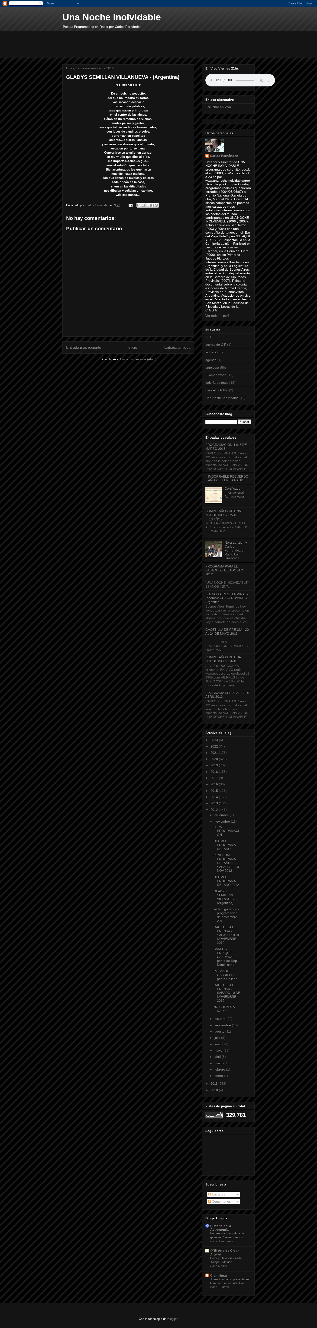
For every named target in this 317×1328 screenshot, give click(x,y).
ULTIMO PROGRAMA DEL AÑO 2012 (226, 881)
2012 (214, 809)
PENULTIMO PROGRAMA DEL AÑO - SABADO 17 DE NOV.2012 (226, 862)
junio (218, 1044)
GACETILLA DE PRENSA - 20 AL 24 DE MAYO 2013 (227, 631)
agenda (211, 360)
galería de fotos (216, 382)
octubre (220, 1019)
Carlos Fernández (224, 156)
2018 (214, 771)
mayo (218, 1050)
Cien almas (219, 1275)
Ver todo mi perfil (217, 315)
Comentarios (221, 1201)
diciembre (222, 815)
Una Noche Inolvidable (111, 17)
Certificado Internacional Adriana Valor (234, 492)
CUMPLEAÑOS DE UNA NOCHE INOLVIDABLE (223, 513)
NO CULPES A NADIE (224, 1009)
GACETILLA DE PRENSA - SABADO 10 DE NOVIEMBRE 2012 (226, 934)
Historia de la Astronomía (220, 1227)
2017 (214, 778)
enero (219, 1076)
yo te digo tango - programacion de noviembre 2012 (226, 914)
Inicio (132, 347)
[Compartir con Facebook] (152, 205)
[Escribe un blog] (143, 205)
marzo (219, 1063)
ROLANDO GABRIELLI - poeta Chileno (225, 975)
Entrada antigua (177, 347)
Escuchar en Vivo (218, 107)
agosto (219, 1031)
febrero (220, 1069)
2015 (214, 790)
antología (212, 367)
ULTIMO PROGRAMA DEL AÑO (224, 845)
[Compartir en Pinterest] (156, 205)
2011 (214, 1083)
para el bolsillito (216, 390)
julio (217, 1038)
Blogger (172, 1319)
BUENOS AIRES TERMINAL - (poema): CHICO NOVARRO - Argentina (227, 598)
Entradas (218, 1194)
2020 (214, 759)
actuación (212, 352)
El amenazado (215, 375)
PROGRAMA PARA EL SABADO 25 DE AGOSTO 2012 (224, 570)
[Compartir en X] (147, 205)
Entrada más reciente (83, 347)
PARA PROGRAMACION (226, 831)
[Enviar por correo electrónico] (138, 205)
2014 (214, 797)
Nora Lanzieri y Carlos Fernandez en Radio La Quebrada (236, 550)
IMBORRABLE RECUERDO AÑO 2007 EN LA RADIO (228, 478)
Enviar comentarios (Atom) (138, 359)
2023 (214, 740)
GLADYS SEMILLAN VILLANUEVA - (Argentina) (225, 897)
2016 (214, 784)
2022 (214, 746)
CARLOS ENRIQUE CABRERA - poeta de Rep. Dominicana (225, 956)
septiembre (223, 1025)
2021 (214, 752)
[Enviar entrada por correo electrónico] (130, 205)
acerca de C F (215, 344)
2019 (214, 765)
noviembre (222, 821)
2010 (214, 1090)
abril (218, 1057)
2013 (214, 803)
